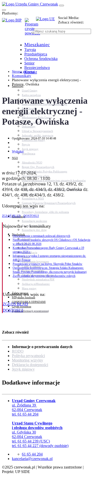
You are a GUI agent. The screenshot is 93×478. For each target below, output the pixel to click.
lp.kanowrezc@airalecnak (32, 459)
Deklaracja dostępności (30, 365)
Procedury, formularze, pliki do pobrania (45, 211)
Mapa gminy (29, 288)
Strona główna (23, 71)
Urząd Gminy (29, 90)
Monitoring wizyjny (27, 360)
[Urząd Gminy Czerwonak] (30, 4)
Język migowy (30, 148)
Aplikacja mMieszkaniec (36, 283)
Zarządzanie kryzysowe (35, 261)
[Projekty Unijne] (47, 21)
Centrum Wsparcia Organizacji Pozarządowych (49, 202)
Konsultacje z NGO (33, 198)
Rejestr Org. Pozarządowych (38, 166)
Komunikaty (21, 76)
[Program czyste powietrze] (30, 23)
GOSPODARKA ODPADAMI (29, 301)
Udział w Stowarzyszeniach (37, 130)
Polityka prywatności (28, 356)
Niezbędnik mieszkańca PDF (38, 279)
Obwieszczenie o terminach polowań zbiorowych (41, 236)
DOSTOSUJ (31, 216)
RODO (18, 351)
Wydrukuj (18, 151)
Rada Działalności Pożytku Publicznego (44, 171)
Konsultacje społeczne (34, 220)
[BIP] (13, 21)
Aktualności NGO (32, 162)
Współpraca (28, 153)
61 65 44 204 (32, 454)
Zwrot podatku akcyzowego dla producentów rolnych (44, 276)
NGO (15, 157)
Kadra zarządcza (31, 94)
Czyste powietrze (21, 306)
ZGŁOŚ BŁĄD (11, 216)
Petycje (26, 144)
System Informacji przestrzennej (30, 310)
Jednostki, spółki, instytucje (37, 135)
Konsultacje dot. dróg (34, 229)
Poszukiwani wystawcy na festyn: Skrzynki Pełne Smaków (47, 264)
